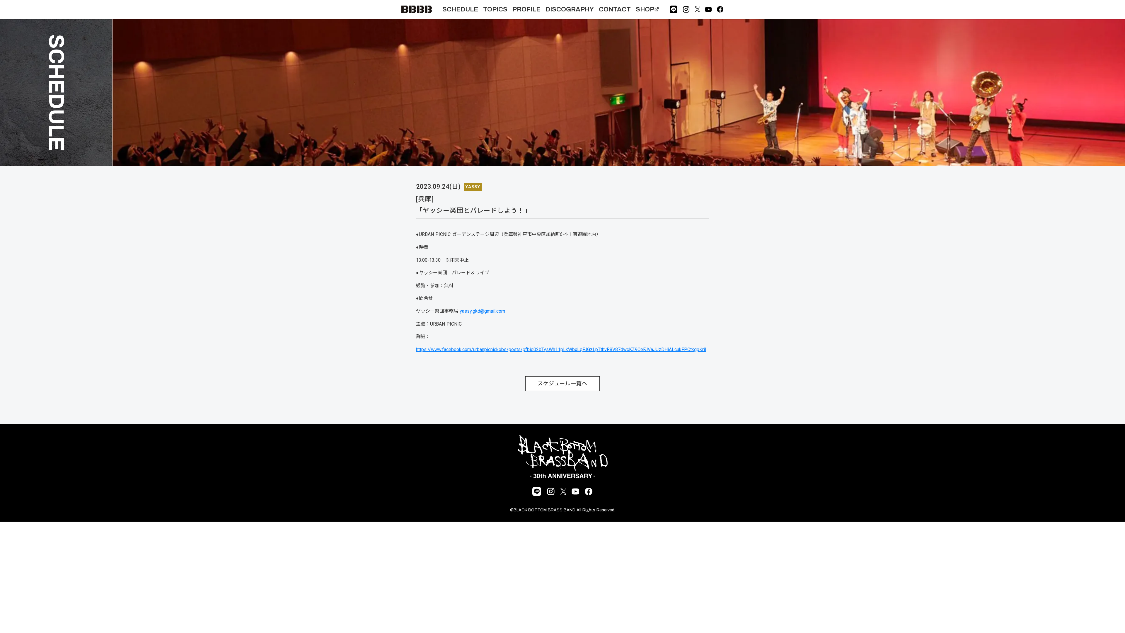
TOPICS (495, 9)
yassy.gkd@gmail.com (482, 311)
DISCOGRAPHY (570, 9)
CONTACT (615, 9)
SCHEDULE (460, 9)
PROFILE (526, 9)
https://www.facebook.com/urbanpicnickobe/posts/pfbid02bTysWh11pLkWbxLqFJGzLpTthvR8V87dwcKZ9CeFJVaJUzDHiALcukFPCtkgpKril (561, 349)
